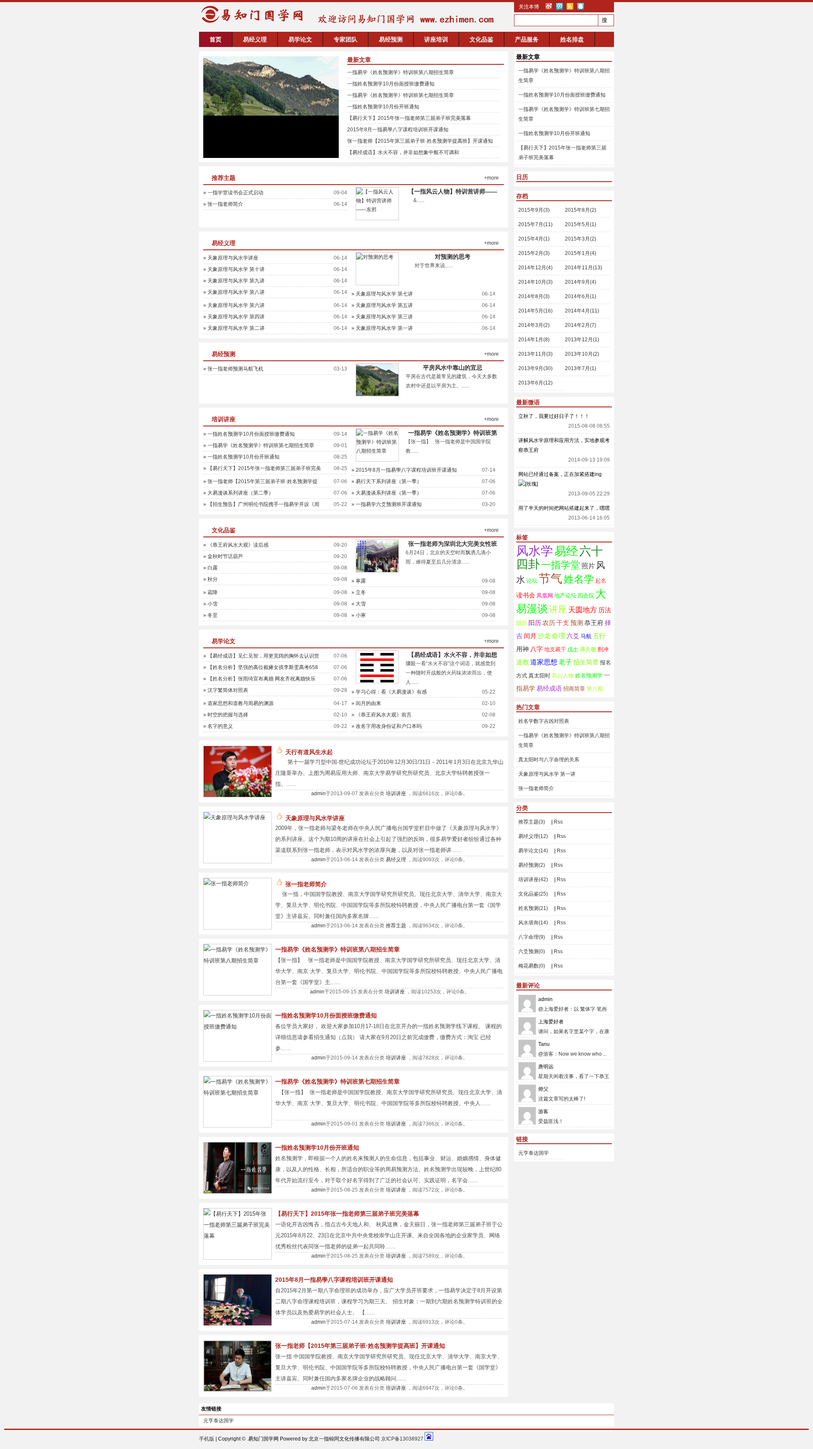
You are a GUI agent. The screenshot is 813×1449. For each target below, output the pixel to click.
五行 (599, 636)
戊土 (572, 649)
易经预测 (391, 39)
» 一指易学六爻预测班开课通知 (386, 504)
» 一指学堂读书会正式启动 (233, 193)
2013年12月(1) (582, 340)
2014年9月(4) (580, 282)
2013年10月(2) (582, 354)
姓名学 (579, 579)
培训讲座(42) (533, 879)
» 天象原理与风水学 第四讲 (234, 317)
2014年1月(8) (534, 340)
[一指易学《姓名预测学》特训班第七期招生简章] (237, 1093)
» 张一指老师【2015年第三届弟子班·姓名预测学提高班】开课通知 (260, 482)
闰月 (530, 636)
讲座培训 (436, 39)
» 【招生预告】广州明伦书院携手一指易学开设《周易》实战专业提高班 (261, 505)
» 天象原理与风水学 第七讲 (382, 294)
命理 (558, 635)
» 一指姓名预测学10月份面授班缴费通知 (249, 434)
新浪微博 (548, 6)
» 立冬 (358, 592)
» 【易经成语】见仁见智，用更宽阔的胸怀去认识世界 (261, 657)
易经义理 (255, 39)
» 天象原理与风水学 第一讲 (382, 328)
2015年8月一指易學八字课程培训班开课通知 (397, 130)
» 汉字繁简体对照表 (225, 690)
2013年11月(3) (535, 354)
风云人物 (563, 675)
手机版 (206, 1439)
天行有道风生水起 (309, 752)
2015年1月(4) (580, 253)
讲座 (558, 609)
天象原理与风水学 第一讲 (546, 774)
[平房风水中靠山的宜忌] (271, 107)
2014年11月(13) (583, 268)
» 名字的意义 (218, 726)
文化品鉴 (481, 39)
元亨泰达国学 (533, 1153)
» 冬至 (210, 615)
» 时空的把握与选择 (225, 715)
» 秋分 (210, 579)
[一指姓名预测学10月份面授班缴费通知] (237, 1026)
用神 (522, 649)
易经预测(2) (531, 865)
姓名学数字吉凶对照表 (543, 721)
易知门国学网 (250, 15)
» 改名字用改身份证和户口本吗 (386, 726)
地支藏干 (555, 649)
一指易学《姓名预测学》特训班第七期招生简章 (400, 95)
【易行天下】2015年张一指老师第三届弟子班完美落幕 (409, 118)
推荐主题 (223, 177)
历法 (604, 610)
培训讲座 (223, 419)
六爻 (573, 636)
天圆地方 (582, 610)
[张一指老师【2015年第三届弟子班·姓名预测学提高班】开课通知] (237, 1389)
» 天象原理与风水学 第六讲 (234, 305)
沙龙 (544, 636)
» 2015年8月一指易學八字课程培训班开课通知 (404, 470)
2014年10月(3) (535, 282)
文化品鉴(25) (533, 894)
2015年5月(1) (580, 224)
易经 (566, 551)
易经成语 (549, 688)
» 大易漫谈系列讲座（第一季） (386, 493)
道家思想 (543, 662)
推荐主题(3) (531, 822)
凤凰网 (544, 595)
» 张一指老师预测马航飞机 (233, 369)
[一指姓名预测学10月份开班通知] (237, 1191)
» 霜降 (210, 592)
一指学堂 (560, 564)
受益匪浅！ (551, 1121)
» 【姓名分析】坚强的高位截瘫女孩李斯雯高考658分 (260, 668)
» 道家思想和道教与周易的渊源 (238, 703)
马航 (586, 636)
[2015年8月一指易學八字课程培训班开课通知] (237, 1323)
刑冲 (602, 649)
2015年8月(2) (580, 210)
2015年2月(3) (534, 253)
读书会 (525, 595)
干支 (562, 622)
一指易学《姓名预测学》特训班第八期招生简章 (400, 72)
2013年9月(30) (535, 368)
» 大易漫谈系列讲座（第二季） (238, 493)
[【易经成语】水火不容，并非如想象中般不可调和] (377, 681)
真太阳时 (539, 675)
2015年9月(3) (534, 210)
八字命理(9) (531, 937)
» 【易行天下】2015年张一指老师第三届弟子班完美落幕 (262, 469)
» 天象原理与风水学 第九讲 (234, 281)
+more (491, 178)
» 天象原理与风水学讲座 (230, 258)
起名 (600, 581)
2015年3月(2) (580, 239)
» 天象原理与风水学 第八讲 (234, 292)
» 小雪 (210, 604)
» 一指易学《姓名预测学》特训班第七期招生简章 (258, 445)
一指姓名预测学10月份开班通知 (383, 107)
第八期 (594, 689)
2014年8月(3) (534, 296)
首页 (215, 39)
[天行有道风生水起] (237, 795)
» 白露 (210, 568)
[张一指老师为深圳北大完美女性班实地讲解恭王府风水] (377, 570)
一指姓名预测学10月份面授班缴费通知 (390, 84)
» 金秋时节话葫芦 (223, 556)
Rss (558, 822)
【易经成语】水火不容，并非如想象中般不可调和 (403, 152)
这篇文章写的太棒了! (561, 1099)
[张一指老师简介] (226, 883)
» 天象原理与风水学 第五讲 (382, 305)
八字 (536, 649)
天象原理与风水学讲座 (315, 818)
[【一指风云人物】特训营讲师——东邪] (377, 210)
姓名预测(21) (533, 908)
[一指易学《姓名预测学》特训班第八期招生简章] (377, 451)
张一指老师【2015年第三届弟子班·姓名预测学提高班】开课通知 (420, 141)
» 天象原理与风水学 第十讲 (234, 269)
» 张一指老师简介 (223, 204)
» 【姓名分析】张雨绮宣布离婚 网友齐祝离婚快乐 (259, 679)
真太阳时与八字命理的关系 (548, 760)
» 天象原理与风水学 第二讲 (234, 328)
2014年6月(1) (580, 296)
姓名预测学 (589, 675)
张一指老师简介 (306, 884)
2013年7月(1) (580, 368)
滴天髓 (588, 649)
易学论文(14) (533, 851)
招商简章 (574, 689)
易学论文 (300, 39)
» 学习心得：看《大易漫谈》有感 (389, 692)
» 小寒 (358, 615)
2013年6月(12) (535, 383)
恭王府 (593, 622)
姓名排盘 (572, 39)
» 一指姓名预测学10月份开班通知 (241, 457)
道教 (522, 662)
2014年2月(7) (580, 325)
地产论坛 (565, 595)
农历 (548, 622)
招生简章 (586, 662)
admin (318, 793)
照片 (588, 566)
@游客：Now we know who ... (572, 1054)
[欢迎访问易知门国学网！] (404, 27)
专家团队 (345, 39)
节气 (550, 578)
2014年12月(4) (535, 268)
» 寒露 (358, 581)
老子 (565, 662)
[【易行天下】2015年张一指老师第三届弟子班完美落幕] (237, 1236)
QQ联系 (580, 6)
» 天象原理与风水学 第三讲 (382, 317)
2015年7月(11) (535, 224)
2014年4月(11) (582, 311)
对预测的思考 (452, 256)
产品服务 (527, 39)
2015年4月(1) (534, 239)
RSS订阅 (570, 6)
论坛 (531, 581)
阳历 (534, 622)
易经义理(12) (533, 836)
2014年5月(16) (535, 311)
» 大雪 (358, 604)
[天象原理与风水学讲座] (234, 817)
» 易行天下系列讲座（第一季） (386, 481)
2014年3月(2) (534, 325)
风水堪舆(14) (533, 923)
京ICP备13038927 (402, 1439)
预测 (576, 622)
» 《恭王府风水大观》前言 (381, 715)
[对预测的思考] (374, 257)
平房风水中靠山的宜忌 (452, 367)
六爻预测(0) (531, 951)
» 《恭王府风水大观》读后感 (235, 545)
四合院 (586, 595)
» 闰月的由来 (366, 703)
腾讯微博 (559, 6)
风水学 (534, 551)
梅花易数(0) (531, 966)
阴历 (521, 623)
